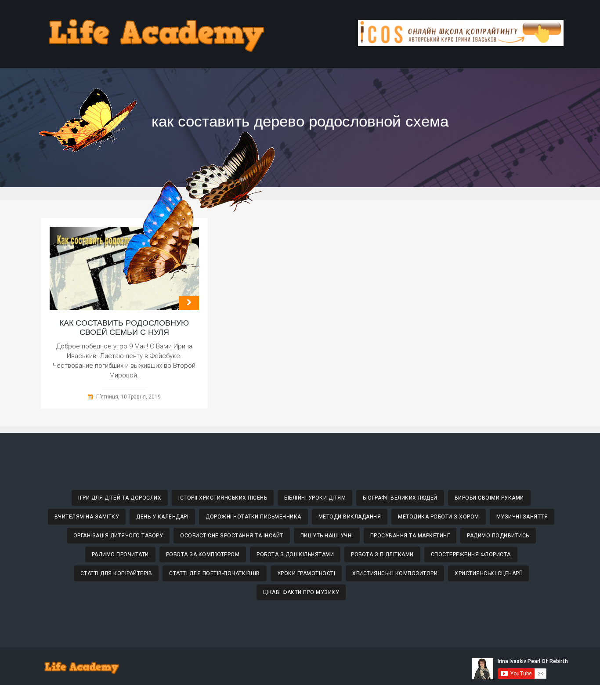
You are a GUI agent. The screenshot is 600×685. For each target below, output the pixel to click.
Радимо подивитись (498, 536)
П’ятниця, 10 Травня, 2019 (128, 397)
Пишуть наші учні (326, 536)
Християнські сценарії (488, 573)
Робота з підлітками (382, 554)
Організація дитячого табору (118, 536)
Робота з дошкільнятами (295, 554)
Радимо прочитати (120, 554)
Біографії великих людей (400, 498)
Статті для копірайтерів (116, 573)
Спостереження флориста (471, 554)
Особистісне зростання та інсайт (231, 536)
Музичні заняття (522, 517)
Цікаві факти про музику (301, 592)
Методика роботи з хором (438, 517)
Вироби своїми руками (489, 498)
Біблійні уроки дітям (315, 498)
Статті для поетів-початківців (214, 573)
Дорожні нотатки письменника (253, 517)
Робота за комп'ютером (203, 554)
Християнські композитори (394, 573)
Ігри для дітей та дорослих (119, 498)
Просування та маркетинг (410, 536)
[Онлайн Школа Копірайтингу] (461, 44)
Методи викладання (349, 517)
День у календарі (162, 517)
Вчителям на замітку (86, 517)
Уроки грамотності (306, 573)
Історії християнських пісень (222, 498)
